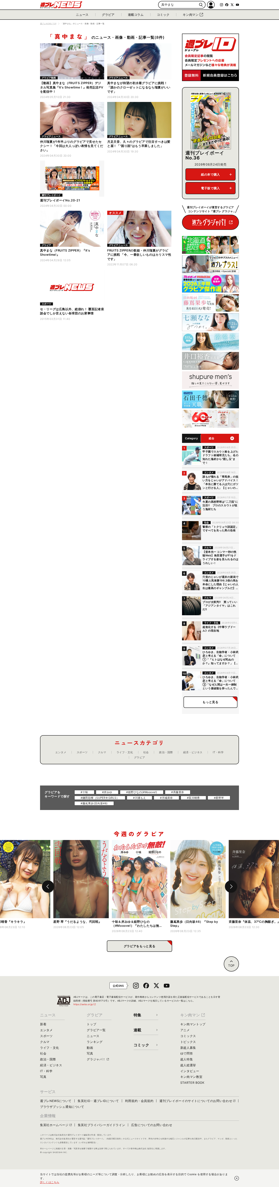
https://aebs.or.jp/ (84, 1004)
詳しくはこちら (49, 1182)
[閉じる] (236, 1178)
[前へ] (48, 886)
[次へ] (231, 886)
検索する (201, 5)
